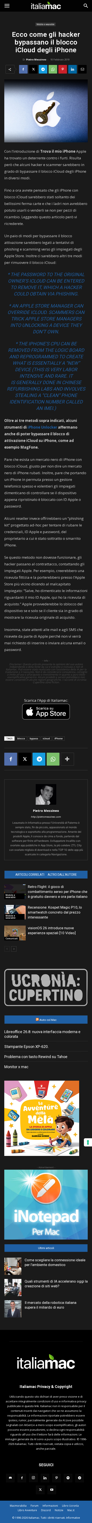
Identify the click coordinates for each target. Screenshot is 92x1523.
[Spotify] (68, 1478)
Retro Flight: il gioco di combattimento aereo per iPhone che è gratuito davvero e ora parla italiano (58, 892)
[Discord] (10, 1478)
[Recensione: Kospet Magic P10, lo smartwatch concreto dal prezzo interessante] (15, 912)
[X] (33, 69)
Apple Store (34, 306)
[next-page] (13, 949)
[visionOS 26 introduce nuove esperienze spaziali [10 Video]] (15, 933)
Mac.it (70, 1510)
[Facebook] (23, 69)
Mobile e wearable (45, 24)
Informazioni (50, 1506)
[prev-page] (7, 949)
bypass (34, 738)
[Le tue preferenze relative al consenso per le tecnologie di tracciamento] (88, 1142)
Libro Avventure (27, 1510)
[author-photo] (46, 804)
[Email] (82, 69)
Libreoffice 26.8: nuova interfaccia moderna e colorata (42, 1034)
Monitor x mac (16, 1067)
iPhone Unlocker (42, 427)
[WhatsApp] (53, 69)
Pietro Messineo (36, 59)
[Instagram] (33, 1478)
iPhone (59, 738)
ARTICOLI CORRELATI (29, 874)
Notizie (59, 1510)
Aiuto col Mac (47, 1019)
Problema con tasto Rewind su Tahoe (35, 1056)
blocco (21, 738)
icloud (46, 738)
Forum (35, 1506)
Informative (73, 1518)
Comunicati (12, 938)
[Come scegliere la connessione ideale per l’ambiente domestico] (12, 1266)
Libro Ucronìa (70, 1506)
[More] (67, 759)
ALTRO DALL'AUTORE (62, 874)
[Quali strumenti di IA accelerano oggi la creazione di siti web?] (12, 1287)
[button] (7, 6)
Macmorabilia (18, 1506)
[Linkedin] (72, 69)
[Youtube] (51, 1490)
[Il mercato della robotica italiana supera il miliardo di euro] (12, 1308)
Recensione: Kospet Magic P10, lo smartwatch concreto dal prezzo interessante (55, 912)
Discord (46, 1510)
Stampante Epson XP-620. (26, 1046)
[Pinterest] (62, 69)
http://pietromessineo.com (46, 816)
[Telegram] (43, 69)
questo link (32, 1406)
